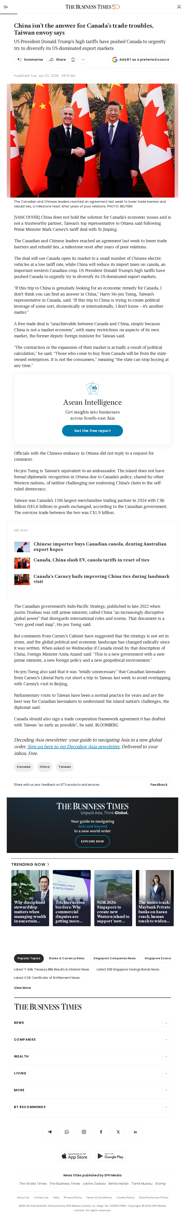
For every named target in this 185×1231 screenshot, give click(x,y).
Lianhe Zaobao (94, 1183)
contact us (41, 1197)
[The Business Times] (88, 6)
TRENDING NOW (28, 864)
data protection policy (153, 1197)
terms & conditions (99, 1197)
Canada (24, 767)
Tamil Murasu (142, 1183)
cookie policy (125, 1197)
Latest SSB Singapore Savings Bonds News (128, 969)
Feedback (158, 784)
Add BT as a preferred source (144, 59)
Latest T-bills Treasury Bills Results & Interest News (51, 969)
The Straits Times (33, 1183)
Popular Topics (29, 958)
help (56, 1197)
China (45, 767)
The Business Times (64, 1183)
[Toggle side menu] (5, 6)
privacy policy (73, 1197)
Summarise (33, 59)
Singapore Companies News (114, 958)
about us (23, 1197)
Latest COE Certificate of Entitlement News (46, 977)
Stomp (160, 1183)
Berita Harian (119, 1183)
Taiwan (65, 767)
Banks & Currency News (66, 958)
